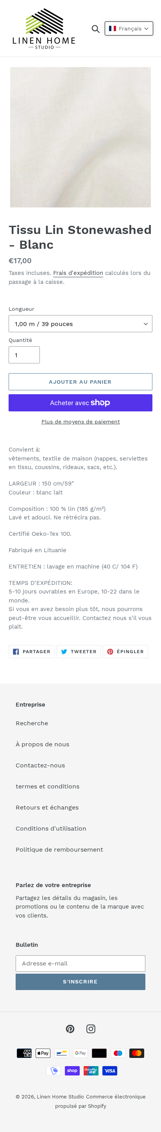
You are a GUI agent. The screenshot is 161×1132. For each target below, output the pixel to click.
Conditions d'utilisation (51, 828)
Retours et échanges (47, 807)
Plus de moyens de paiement (80, 421)
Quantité (20, 340)
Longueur (21, 309)
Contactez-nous (40, 765)
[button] (129, 28)
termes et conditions (47, 786)
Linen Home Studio (60, 1097)
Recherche (32, 723)
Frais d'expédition (78, 272)
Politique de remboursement (59, 849)
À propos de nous (42, 744)
